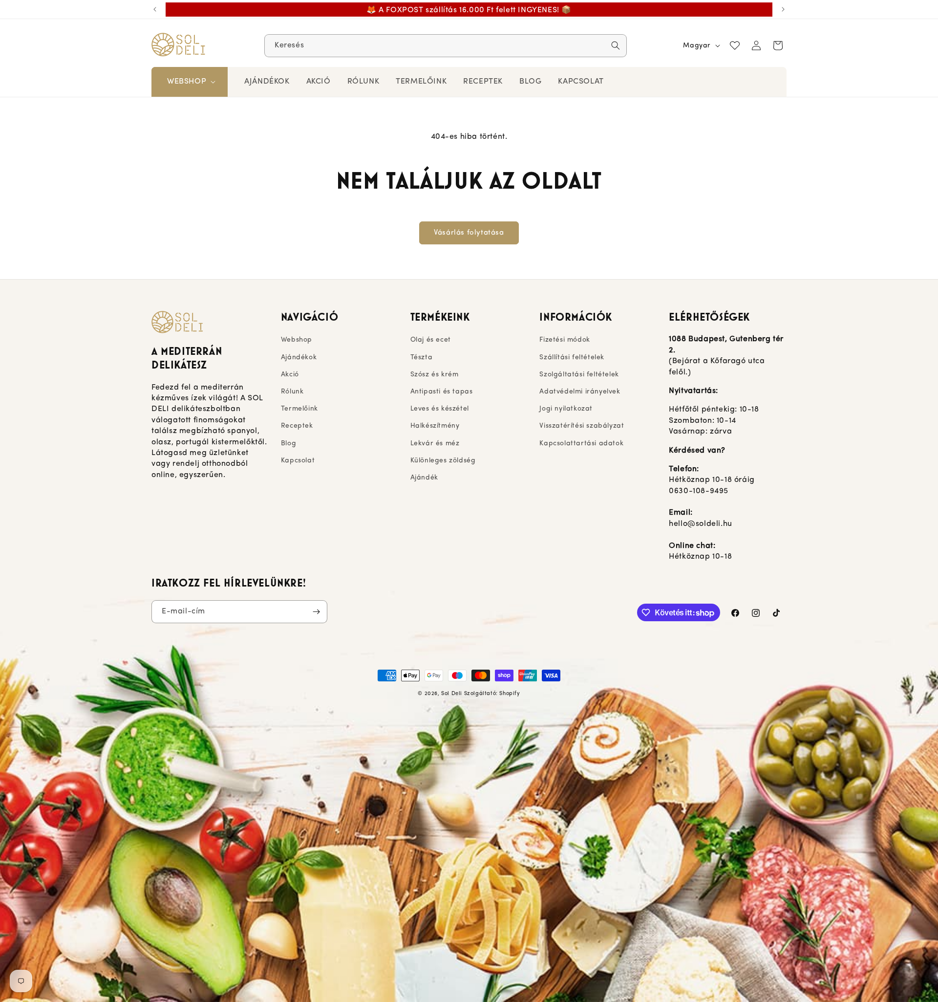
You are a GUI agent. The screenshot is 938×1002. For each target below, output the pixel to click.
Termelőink (299, 409)
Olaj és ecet (430, 340)
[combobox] (445, 46)
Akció (290, 374)
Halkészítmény (435, 426)
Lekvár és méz (435, 443)
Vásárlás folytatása (469, 233)
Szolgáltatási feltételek (578, 374)
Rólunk (292, 391)
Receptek (297, 426)
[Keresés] (615, 45)
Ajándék (424, 477)
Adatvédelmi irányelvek (579, 391)
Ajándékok (299, 357)
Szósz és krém (434, 374)
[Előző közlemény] (155, 9)
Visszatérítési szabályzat (581, 426)
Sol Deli (451, 694)
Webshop (296, 340)
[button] (190, 82)
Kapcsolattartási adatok (581, 443)
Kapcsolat (298, 460)
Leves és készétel (439, 409)
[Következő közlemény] (783, 9)
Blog (288, 443)
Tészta (421, 357)
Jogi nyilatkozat (566, 409)
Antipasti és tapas (441, 391)
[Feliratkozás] (316, 611)
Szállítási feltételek (571, 357)
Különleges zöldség (443, 460)
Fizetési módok (564, 340)
